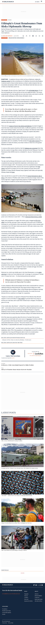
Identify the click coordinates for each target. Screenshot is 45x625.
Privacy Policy (10, 622)
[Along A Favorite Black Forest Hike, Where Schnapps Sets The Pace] (22, 510)
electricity (29, 319)
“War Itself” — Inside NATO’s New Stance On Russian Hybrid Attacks (16, 495)
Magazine (26, 593)
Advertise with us (38, 601)
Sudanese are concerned (31, 148)
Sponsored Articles (28, 601)
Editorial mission (38, 595)
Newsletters (4, 609)
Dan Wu (13, 357)
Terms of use (4, 622)
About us (36, 593)
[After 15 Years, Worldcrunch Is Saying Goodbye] (22, 428)
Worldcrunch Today (6, 610)
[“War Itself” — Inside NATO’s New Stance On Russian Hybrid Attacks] (22, 483)
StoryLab (26, 599)
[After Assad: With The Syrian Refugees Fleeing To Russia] (22, 538)
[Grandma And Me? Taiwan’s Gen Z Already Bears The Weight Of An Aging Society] (22, 455)
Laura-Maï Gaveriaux (7, 35)
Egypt (13, 172)
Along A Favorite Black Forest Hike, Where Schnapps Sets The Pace (16, 523)
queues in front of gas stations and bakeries (20, 126)
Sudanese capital (5, 81)
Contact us (37, 597)
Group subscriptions (6, 612)
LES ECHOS (4, 38)
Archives (26, 597)
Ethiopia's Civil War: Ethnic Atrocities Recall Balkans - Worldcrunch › (16, 339)
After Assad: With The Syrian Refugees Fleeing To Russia (14, 550)
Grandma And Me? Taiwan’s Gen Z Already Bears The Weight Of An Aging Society (19, 468)
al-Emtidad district (33, 90)
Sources (26, 595)
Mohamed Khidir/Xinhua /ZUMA (33, 217)
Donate (3, 614)
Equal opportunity (39, 599)
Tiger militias (21, 298)
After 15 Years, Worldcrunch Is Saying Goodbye (11, 440)
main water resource (34, 141)
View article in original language (35, 355)
